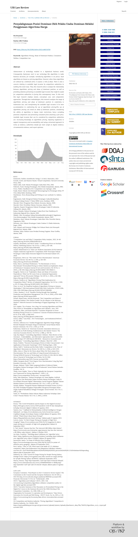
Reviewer (110, 91)
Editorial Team (110, 64)
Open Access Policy (110, 79)
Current (13, 11)
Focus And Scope (110, 68)
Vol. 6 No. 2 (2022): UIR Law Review (38, 18)
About (44, 11)
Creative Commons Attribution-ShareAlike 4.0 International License (80, 143)
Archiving (110, 40)
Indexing (110, 72)
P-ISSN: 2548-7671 (108, 32)
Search (124, 11)
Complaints (110, 52)
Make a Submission (108, 21)
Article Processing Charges (110, 44)
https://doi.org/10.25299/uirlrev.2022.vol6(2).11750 (33, 49)
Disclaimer (110, 60)
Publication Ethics (110, 87)
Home (15, 18)
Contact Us (110, 48)
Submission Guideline (110, 95)
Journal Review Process (110, 76)
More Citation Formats (77, 104)
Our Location (110, 83)
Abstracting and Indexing (110, 36)
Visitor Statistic (110, 99)
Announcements (33, 11)
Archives (21, 11)
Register (119, 1)
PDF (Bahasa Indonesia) (79, 74)
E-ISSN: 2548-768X (108, 30)
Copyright (110, 56)
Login (126, 1)
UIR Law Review (19, 7)
